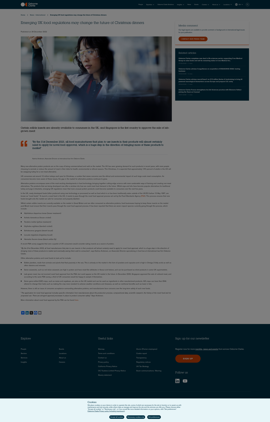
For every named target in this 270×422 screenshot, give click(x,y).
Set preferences (154, 417)
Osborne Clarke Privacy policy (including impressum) (106, 411)
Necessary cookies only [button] (135, 417)
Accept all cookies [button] (116, 417)
